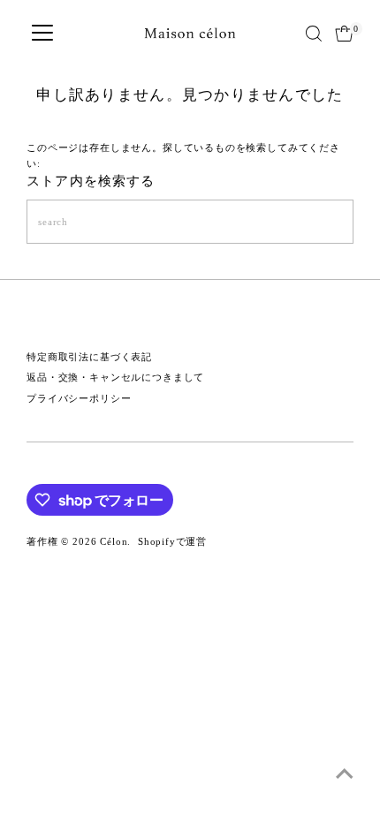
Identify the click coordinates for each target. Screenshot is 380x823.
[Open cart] (344, 34)
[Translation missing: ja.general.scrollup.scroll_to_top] (344, 774)
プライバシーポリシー (79, 398)
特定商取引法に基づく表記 (89, 356)
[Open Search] (314, 34)
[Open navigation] (42, 33)
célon (113, 541)
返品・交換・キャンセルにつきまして (115, 377)
